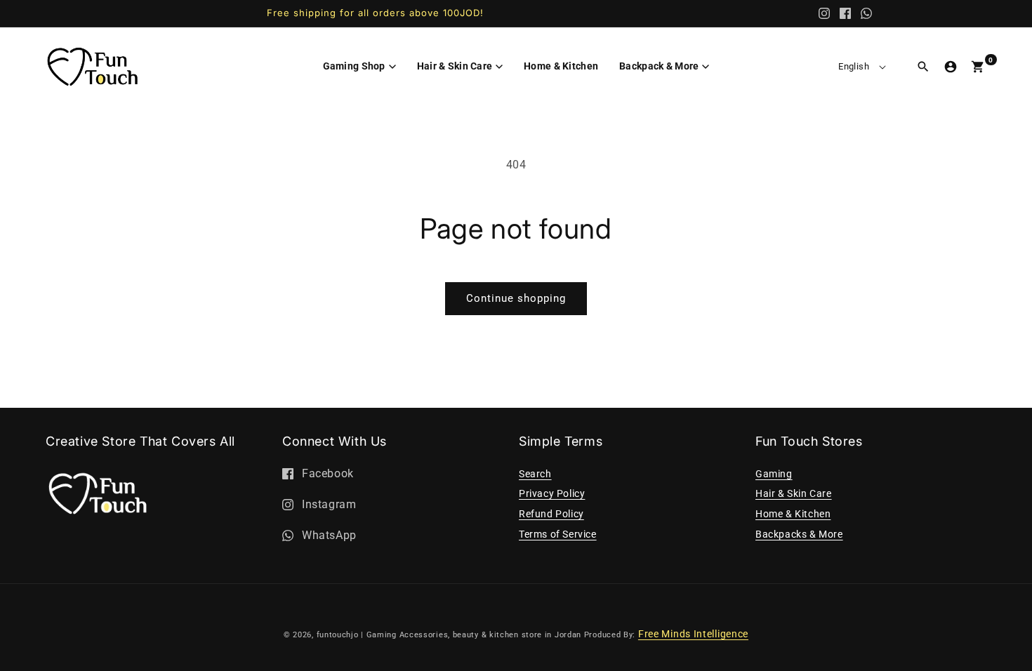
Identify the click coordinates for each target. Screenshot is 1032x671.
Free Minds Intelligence (693, 633)
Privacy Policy (552, 493)
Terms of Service (558, 534)
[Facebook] (845, 13)
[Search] (923, 66)
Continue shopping (516, 298)
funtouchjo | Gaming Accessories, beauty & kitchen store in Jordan (449, 634)
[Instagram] (824, 13)
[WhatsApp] (866, 13)
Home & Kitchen (793, 513)
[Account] (950, 66)
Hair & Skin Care (793, 493)
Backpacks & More (799, 534)
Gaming (774, 473)
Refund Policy (551, 513)
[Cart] (978, 66)
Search (535, 473)
